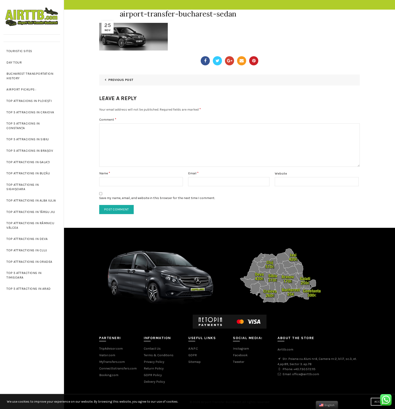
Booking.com (108, 375)
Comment (107, 119)
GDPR (192, 355)
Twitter (217, 60)
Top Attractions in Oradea (29, 262)
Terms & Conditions (158, 355)
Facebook (205, 60)
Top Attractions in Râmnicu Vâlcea (30, 225)
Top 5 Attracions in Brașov (29, 151)
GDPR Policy (153, 375)
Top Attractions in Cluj (26, 250)
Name (104, 173)
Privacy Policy (154, 362)
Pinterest (253, 60)
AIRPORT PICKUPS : (21, 89)
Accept (379, 401)
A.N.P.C (193, 349)
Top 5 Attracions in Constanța (23, 126)
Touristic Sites (19, 51)
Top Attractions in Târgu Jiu (30, 212)
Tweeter (238, 362)
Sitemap (194, 362)
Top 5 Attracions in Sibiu (27, 139)
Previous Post (120, 80)
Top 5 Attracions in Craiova (30, 112)
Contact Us (152, 349)
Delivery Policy (154, 382)
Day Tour (14, 62)
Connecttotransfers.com (118, 368)
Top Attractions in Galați (28, 162)
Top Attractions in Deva (27, 239)
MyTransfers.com (112, 362)
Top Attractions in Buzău (28, 173)
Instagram (241, 349)
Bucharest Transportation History (29, 76)
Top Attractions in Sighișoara (22, 187)
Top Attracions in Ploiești (29, 101)
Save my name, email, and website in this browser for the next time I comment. (157, 198)
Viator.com (107, 355)
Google (229, 60)
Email (241, 60)
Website (281, 173)
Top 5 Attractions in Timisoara (23, 275)
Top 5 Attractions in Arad (28, 289)
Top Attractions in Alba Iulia (31, 200)
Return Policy (154, 368)
